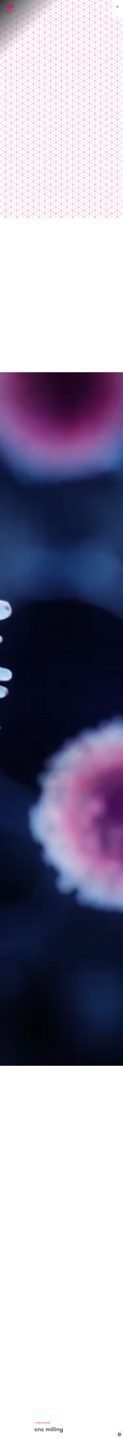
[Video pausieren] (119, 1434)
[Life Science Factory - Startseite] (10, 8)
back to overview (43, 1423)
